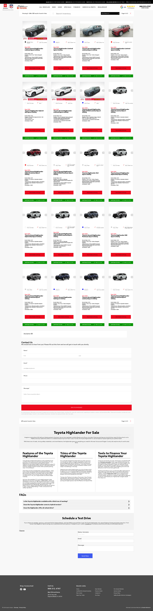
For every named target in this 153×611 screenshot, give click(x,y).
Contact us (88, 524)
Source (22, 530)
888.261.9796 (95, 2)
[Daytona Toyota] (22, 7)
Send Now (85, 556)
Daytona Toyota (29, 76)
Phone (25, 375)
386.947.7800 (115, 2)
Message (27, 388)
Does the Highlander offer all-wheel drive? (39, 508)
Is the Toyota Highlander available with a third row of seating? (46, 501)
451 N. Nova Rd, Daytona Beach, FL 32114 (139, 2)
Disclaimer (27, 334)
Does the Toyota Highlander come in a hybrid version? (42, 504)
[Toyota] (8, 7)
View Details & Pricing (34, 68)
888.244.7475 (75, 2)
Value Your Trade (111, 473)
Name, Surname (83, 532)
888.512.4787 (55, 2)
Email (25, 363)
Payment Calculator (105, 462)
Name (26, 350)
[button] (46, 29)
